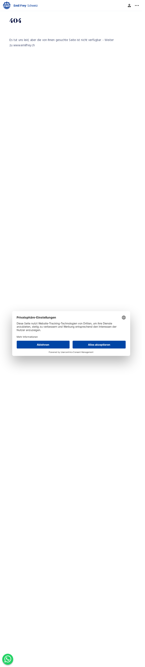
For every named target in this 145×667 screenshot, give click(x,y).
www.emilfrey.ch (24, 45)
